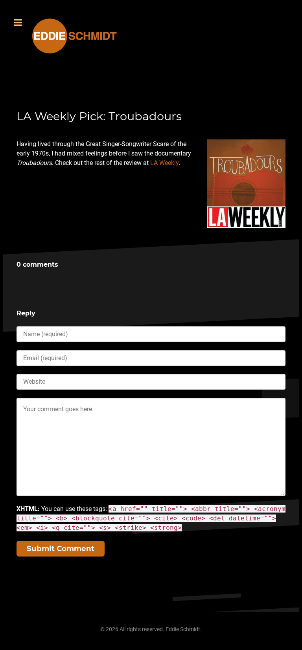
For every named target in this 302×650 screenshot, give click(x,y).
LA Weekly (164, 163)
